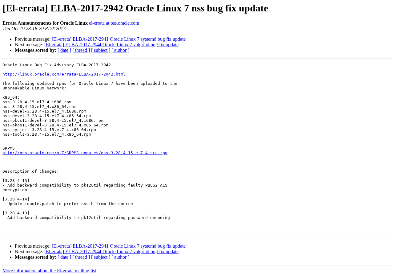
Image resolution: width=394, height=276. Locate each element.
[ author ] (120, 50)
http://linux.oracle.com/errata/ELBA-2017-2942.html (64, 74)
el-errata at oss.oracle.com (114, 23)
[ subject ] (100, 50)
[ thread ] (81, 50)
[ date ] (64, 50)
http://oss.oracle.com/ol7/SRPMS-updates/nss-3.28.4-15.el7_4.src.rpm (84, 152)
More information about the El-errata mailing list (49, 270)
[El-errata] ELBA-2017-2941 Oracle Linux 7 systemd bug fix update (119, 39)
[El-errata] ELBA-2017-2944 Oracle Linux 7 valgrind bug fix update (111, 44)
